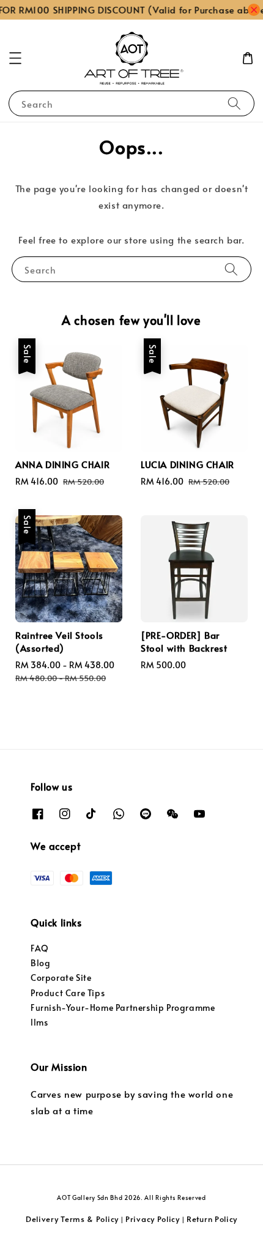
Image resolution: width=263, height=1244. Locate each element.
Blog (40, 963)
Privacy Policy (152, 1218)
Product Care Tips (68, 993)
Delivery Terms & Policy (72, 1218)
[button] (15, 58)
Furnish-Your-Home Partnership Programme (123, 1007)
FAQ (40, 948)
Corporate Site (61, 977)
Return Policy (212, 1218)
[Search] (234, 103)
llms (39, 1022)
